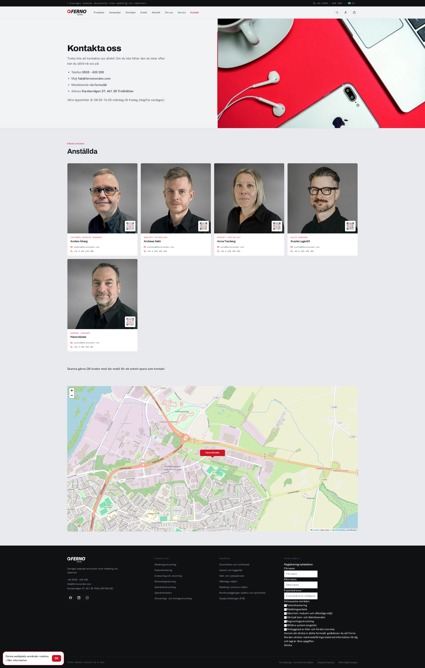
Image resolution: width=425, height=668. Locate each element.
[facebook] (70, 597)
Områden (131, 12)
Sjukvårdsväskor (163, 592)
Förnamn (289, 568)
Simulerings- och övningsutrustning (173, 598)
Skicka (288, 645)
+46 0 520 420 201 (83, 347)
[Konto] (345, 12)
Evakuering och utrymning (168, 575)
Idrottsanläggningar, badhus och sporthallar (242, 592)
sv (353, 3)
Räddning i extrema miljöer (233, 587)
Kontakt (194, 12)
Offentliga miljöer (228, 581)
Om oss (169, 12)
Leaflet (315, 529)
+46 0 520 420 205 (304, 251)
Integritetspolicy (326, 662)
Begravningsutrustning (300, 621)
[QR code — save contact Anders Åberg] (130, 226)
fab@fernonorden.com (79, 583)
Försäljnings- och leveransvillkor (296, 662)
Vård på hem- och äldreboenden (306, 617)
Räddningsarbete (297, 609)
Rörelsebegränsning (165, 581)
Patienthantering (163, 570)
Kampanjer (115, 12)
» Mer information (16, 660)
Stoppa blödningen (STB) (232, 598)
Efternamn (290, 579)
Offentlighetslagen (348, 662)
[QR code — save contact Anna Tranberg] (277, 226)
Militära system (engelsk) (302, 625)
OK (56, 658)
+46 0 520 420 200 (83, 251)
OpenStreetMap (339, 529)
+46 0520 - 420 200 (329, 3)
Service (182, 12)
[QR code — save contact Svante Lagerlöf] (350, 226)
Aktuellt (156, 12)
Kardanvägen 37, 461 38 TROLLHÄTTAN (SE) (90, 588)
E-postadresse (293, 590)
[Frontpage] (77, 12)
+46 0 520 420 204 (157, 251)
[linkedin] (79, 597)
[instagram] (87, 597)
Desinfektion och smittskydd (234, 564)
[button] (354, 12)
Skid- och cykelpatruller (232, 575)
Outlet (143, 12)
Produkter (99, 12)
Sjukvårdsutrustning (165, 587)
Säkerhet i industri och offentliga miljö (309, 613)
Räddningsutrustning (165, 564)
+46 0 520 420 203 (230, 251)
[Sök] (337, 12)
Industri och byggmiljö (230, 570)
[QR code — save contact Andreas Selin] (203, 226)
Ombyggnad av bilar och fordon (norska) (311, 629)
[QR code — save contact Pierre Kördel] (130, 321)
